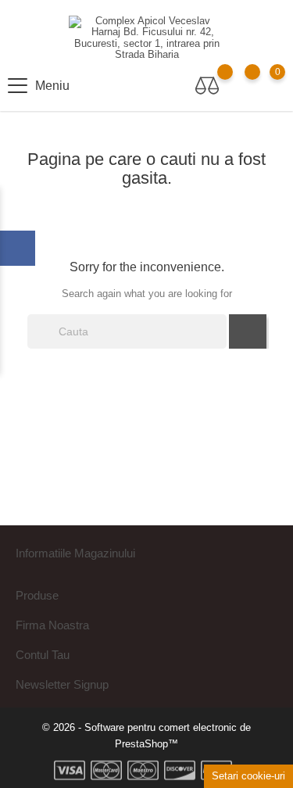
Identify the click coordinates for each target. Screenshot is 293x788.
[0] (262, 85)
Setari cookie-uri (248, 776)
